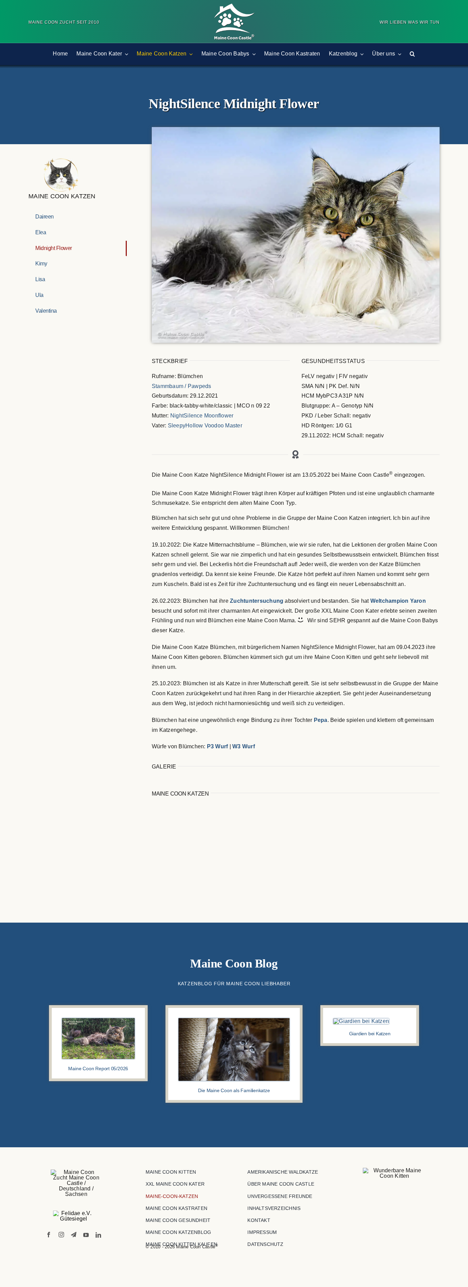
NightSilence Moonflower (202, 415)
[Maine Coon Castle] (234, 6)
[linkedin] (98, 1235)
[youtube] (86, 1235)
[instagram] (61, 1234)
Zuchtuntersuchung (256, 601)
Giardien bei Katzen (370, 1033)
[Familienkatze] (234, 1021)
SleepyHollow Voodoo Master (205, 425)
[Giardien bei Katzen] (361, 1021)
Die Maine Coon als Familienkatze (234, 1090)
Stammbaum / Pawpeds (181, 386)
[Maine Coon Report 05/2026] (98, 1021)
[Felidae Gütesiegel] (73, 1216)
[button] (412, 54)
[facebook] (48, 1234)
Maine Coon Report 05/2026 (98, 1068)
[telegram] (73, 1234)
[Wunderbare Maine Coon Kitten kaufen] (394, 1173)
